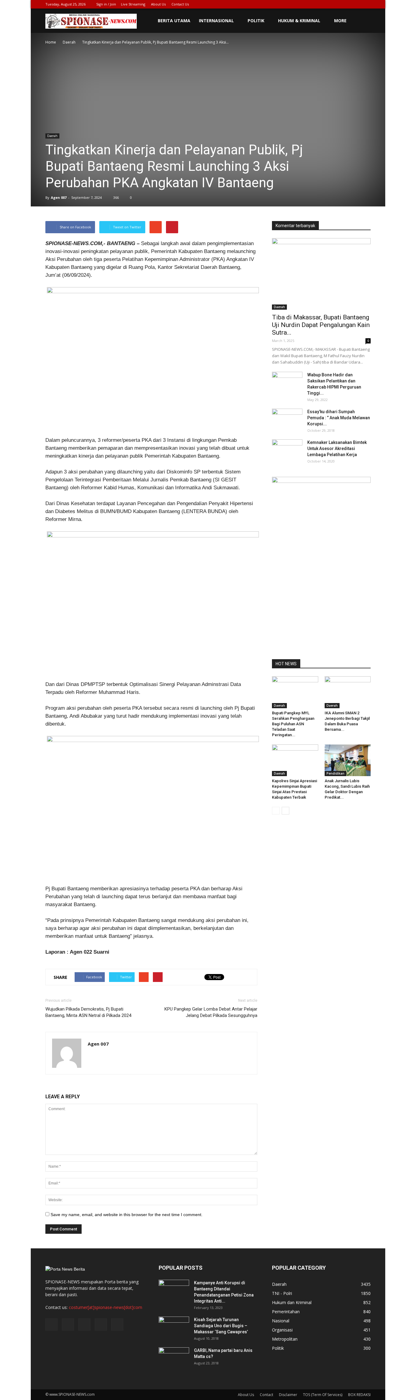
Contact (266, 1394)
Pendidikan (335, 773)
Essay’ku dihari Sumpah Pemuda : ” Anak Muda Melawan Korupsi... (338, 417)
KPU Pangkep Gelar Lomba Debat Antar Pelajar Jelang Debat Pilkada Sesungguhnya (210, 1012)
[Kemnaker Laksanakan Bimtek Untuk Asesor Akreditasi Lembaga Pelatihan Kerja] (287, 450)
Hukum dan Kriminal (292, 1302)
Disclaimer (288, 1394)
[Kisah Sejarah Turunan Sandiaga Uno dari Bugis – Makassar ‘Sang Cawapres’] (174, 1327)
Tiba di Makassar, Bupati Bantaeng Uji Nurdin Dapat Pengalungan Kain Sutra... (321, 325)
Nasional (280, 1321)
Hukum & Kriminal (299, 20)
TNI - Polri (282, 1293)
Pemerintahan (286, 1311)
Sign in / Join (106, 4)
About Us (158, 4)
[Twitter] (335, 4)
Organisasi (282, 1330)
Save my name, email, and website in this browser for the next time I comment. (127, 1214)
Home (50, 42)
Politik (256, 20)
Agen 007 (58, 197)
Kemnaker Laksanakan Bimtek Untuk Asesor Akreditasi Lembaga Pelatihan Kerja (337, 448)
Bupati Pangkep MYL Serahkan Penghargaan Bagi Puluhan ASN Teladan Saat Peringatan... (293, 724)
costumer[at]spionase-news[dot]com (105, 1307)
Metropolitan (285, 1339)
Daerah (52, 136)
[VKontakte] (356, 4)
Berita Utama (174, 20)
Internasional (216, 20)
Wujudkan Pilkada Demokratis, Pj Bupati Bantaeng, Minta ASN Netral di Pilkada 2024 (88, 1012)
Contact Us (180, 4)
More (340, 20)
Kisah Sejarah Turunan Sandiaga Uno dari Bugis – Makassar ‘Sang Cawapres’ (221, 1325)
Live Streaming (133, 4)
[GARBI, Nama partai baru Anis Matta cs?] (174, 1358)
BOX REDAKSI (359, 1394)
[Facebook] (325, 4)
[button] (363, 20)
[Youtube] (366, 4)
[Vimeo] (346, 4)
